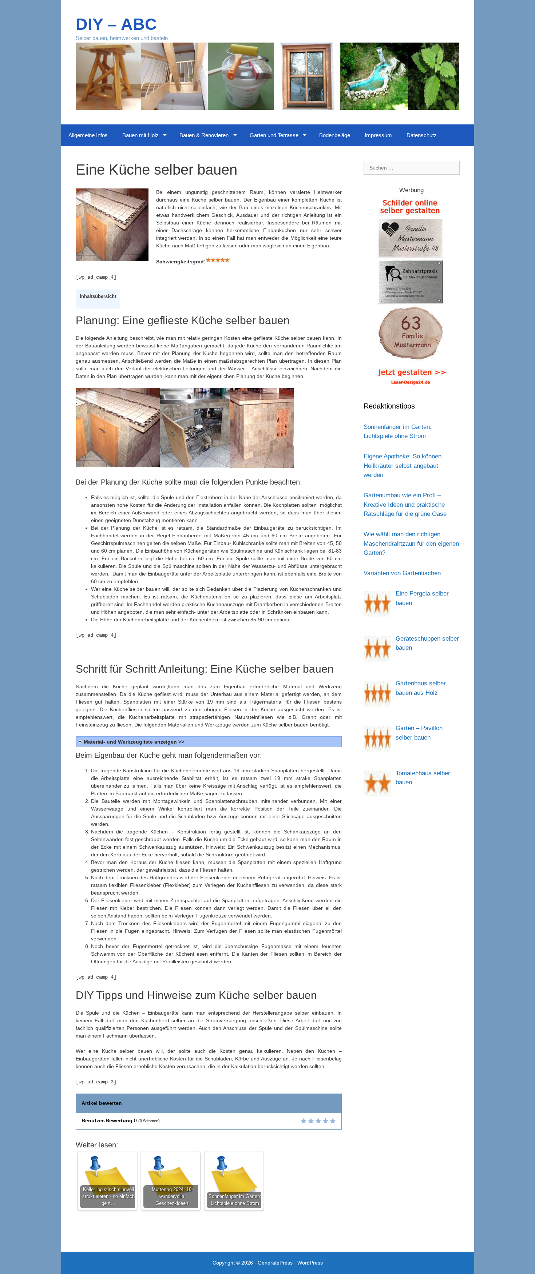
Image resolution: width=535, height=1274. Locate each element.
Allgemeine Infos (88, 135)
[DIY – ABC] (268, 76)
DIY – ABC (116, 24)
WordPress (310, 1263)
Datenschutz (422, 135)
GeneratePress (275, 1263)
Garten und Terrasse (274, 135)
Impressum (378, 135)
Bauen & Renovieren (204, 135)
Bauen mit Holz (140, 135)
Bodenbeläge (334, 135)
